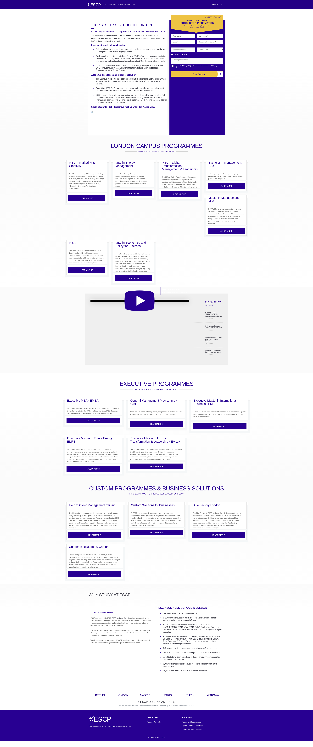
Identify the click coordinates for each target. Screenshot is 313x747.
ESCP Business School (120, 618)
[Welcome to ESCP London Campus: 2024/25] (139, 301)
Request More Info (154, 722)
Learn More (86, 198)
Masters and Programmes (191, 722)
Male (186, 55)
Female (176, 55)
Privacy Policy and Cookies (191, 729)
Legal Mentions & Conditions (192, 726)
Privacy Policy (186, 66)
